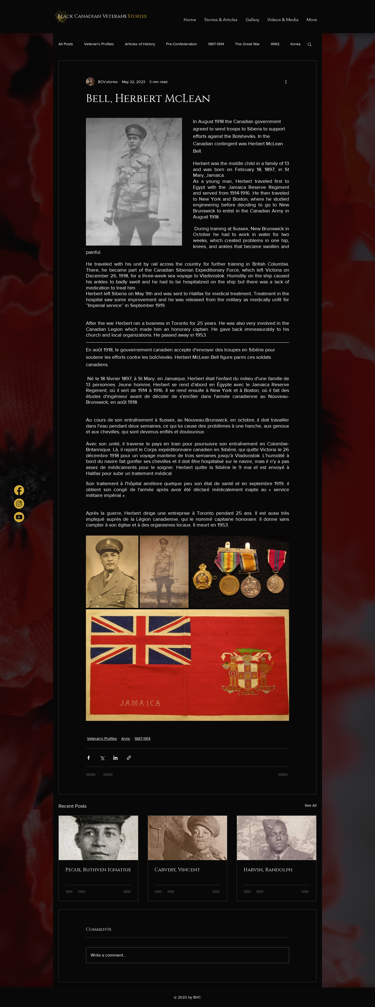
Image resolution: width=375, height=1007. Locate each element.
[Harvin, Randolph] (276, 838)
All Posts (65, 44)
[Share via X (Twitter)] (102, 757)
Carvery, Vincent (177, 870)
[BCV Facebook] (19, 490)
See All (311, 805)
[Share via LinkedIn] (115, 757)
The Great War (247, 44)
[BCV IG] (19, 503)
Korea (295, 44)
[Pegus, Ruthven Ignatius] (98, 838)
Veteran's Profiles (99, 44)
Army (125, 738)
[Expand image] (112, 572)
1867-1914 (216, 44)
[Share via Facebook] (88, 757)
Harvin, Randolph (268, 870)
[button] (309, 44)
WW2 (275, 44)
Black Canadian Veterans (102, 16)
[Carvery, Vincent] (187, 838)
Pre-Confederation (181, 44)
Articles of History (140, 44)
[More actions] (285, 81)
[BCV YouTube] (19, 517)
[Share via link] (128, 757)
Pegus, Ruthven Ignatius (98, 870)
